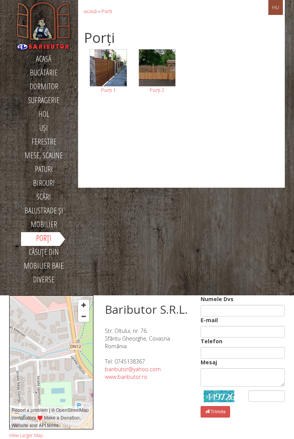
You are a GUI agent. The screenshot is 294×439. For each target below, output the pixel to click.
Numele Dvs (217, 299)
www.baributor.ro (126, 376)
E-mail (209, 320)
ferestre (43, 141)
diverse (43, 279)
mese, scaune (43, 155)
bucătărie (43, 72)
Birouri (44, 183)
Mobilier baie (44, 265)
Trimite (217, 411)
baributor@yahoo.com (133, 369)
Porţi (43, 238)
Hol (43, 114)
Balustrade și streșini (43, 211)
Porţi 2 (157, 90)
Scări (43, 197)
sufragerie (43, 100)
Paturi (44, 169)
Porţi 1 (108, 90)
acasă (43, 59)
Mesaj (209, 362)
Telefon (211, 341)
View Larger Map (26, 435)
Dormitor (43, 86)
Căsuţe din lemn (44, 253)
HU (275, 7)
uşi (43, 128)
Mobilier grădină (44, 225)
